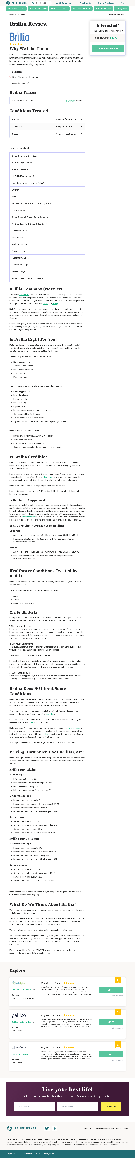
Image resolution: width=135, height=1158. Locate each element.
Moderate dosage (20, 244)
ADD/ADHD (24, 294)
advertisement (117, 996)
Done (31, 722)
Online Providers (106, 3)
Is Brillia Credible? (20, 169)
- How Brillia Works (20, 210)
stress (45, 303)
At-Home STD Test (104, 8)
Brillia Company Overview (24, 156)
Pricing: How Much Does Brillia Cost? (29, 224)
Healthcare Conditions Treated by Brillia (32, 203)
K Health (46, 734)
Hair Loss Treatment (38, 8)
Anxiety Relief (121, 8)
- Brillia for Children (20, 258)
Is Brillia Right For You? (23, 162)
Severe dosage (18, 251)
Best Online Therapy (60, 8)
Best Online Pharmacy (82, 8)
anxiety (55, 303)
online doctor (74, 728)
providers (50, 714)
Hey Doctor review (20, 1054)
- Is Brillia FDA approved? (23, 176)
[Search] (41, 3)
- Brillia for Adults (19, 230)
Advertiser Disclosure (116, 14)
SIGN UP (111, 1106)
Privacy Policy (122, 1128)
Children (15, 190)
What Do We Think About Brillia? (28, 278)
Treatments (85, 3)
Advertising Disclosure (104, 1128)
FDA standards (28, 517)
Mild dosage (17, 237)
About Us (87, 1128)
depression (48, 477)
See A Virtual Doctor (17, 8)
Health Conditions (64, 3)
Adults (15, 196)
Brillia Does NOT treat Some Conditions (31, 217)
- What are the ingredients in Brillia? (28, 183)
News (123, 3)
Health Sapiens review (22, 990)
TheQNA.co (49, 1153)
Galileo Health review (22, 1022)
